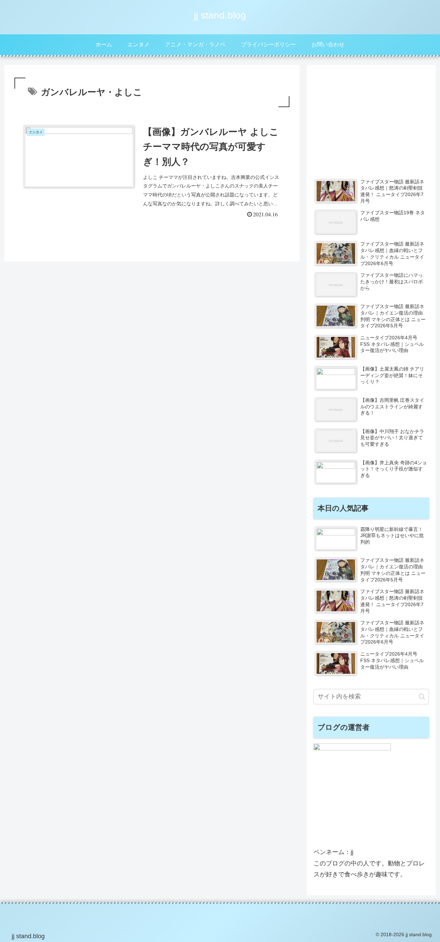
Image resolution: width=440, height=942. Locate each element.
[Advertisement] (371, 120)
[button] (422, 697)
